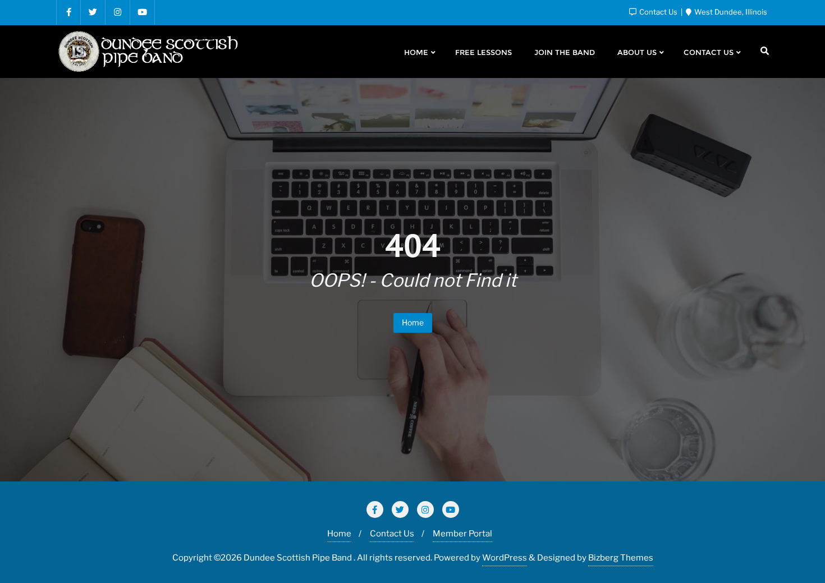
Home (413, 322)
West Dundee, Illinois (730, 11)
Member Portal (462, 534)
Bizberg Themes (620, 558)
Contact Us (658, 11)
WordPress (504, 558)
